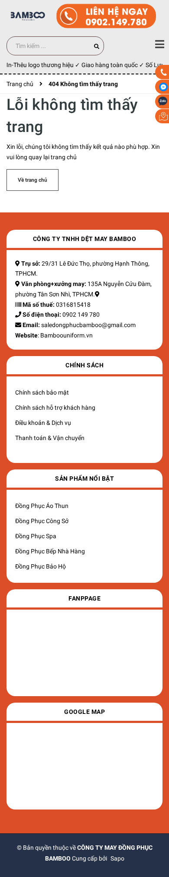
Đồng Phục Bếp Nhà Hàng (50, 551)
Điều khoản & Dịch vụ (43, 422)
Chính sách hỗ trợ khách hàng (55, 407)
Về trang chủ (32, 180)
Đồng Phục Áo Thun (41, 505)
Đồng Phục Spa (35, 536)
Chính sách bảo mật (42, 392)
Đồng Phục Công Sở (41, 520)
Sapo (117, 858)
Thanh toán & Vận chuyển (49, 437)
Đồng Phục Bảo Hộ (40, 566)
